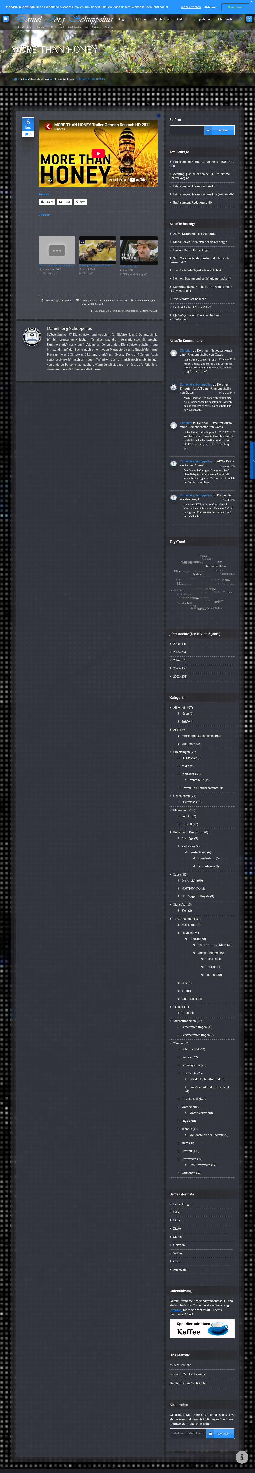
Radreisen (188, 846)
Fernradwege (206, 866)
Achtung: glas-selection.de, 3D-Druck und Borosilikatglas (200, 176)
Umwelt (99, 304)
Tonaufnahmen (183, 919)
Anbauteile (196, 780)
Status (177, 1237)
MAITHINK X (190, 888)
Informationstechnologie (197, 736)
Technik (186, 1129)
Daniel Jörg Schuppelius (58, 301)
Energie (186, 1057)
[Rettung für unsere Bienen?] (97, 250)
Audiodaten (180, 1269)
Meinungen (181, 810)
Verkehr (178, 1007)
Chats (177, 1261)
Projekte (200, 19)
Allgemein (180, 707)
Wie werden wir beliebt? (189, 299)
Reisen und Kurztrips (187, 832)
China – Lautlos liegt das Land (57, 266)
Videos (177, 1253)
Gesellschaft (189, 1099)
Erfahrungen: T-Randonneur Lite (195, 186)
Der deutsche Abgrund (204, 1079)
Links (176, 1220)
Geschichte (189, 1073)
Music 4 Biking (207, 953)
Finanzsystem (190, 1065)
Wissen (178, 1043)
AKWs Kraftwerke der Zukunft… (194, 234)
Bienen (84, 301)
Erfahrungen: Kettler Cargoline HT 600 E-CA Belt (202, 164)
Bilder (177, 1212)
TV (183, 991)
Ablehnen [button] (210, 7)
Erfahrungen (181, 752)
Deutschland (197, 852)
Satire (177, 874)
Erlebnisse (188, 802)
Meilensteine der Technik (206, 1135)
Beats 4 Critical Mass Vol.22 (192, 307)
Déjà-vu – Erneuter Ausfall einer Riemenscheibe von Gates (206, 352)
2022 (176, 676)
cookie (6, 19)
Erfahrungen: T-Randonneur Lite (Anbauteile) (203, 194)
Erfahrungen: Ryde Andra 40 (192, 202)
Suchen (175, 120)
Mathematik (189, 1107)
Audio (185, 766)
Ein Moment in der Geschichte (209, 1087)
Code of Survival (129, 267)
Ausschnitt (188, 925)
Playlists (187, 933)
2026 (176, 644)
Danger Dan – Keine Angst (191, 250)
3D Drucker (189, 758)
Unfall (185, 1013)
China (93, 301)
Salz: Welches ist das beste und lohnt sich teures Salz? (199, 260)
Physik (185, 1121)
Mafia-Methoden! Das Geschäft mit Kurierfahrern (195, 317)
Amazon (176, 1310)
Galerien (179, 1245)
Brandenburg (206, 858)
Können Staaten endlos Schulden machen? (202, 278)
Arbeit (177, 730)
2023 (176, 668)
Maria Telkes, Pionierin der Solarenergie (200, 242)
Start (21, 79)
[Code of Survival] (139, 250)
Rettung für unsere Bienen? (96, 266)
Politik (185, 816)
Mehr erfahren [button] (191, 7)
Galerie (182, 19)
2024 (176, 660)
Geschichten (181, 796)
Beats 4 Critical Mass (211, 945)
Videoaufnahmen (38, 79)
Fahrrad (194, 939)
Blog (121, 19)
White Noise (189, 999)
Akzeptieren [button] (235, 7)
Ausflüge (187, 838)
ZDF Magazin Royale (195, 896)
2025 (176, 652)
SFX (184, 983)
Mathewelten (198, 1113)
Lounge (210, 975)
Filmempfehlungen (64, 79)
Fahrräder (187, 774)
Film (119, 301)
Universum (188, 1159)
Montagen (188, 744)
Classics (211, 959)
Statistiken (180, 904)
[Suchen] (241, 19)
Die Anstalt (188, 880)
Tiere (184, 1143)
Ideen (185, 713)
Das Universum (199, 1165)
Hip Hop (211, 967)
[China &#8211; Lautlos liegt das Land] (57, 250)
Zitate (177, 1228)
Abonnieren (224, 1434)
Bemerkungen (182, 1204)
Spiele (185, 721)
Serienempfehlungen (195, 1035)
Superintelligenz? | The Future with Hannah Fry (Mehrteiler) (201, 289)
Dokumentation (106, 301)
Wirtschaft (188, 1173)
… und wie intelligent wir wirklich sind (198, 270)
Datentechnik (190, 1049)
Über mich (225, 19)
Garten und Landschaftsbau (200, 788)
